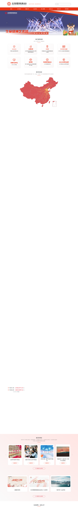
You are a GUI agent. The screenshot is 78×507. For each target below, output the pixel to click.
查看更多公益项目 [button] (39, 468)
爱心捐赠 (43, 8)
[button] (7, 23)
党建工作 (27, 8)
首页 (11, 8)
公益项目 (35, 8)
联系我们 (67, 8)
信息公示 (51, 8)
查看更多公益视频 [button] (39, 496)
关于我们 (19, 8)
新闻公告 (59, 8)
